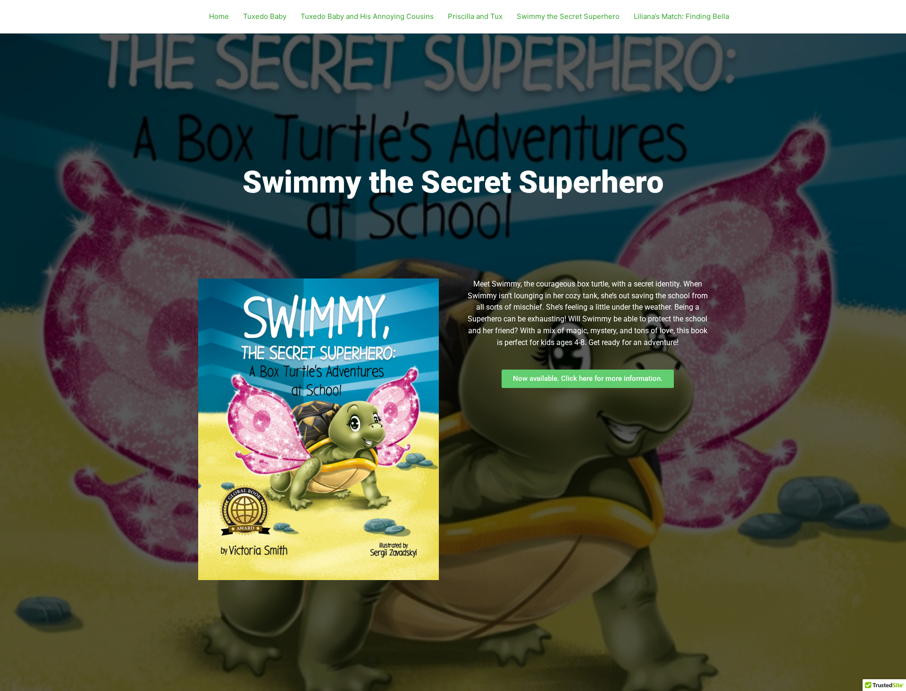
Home (219, 16)
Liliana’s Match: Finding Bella (681, 16)
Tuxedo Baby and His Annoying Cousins (367, 16)
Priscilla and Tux (475, 16)
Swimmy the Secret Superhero (568, 16)
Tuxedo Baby (264, 16)
